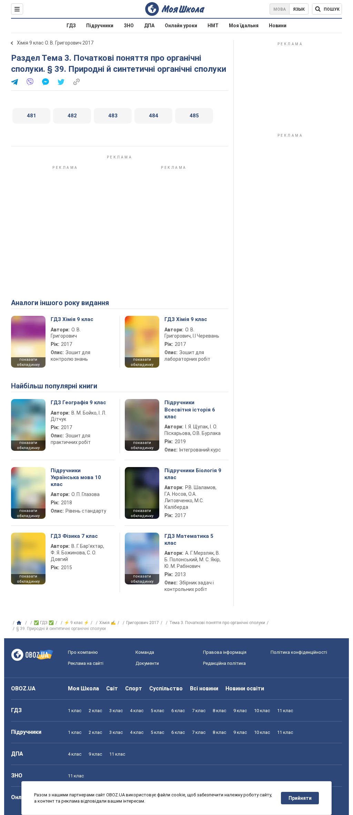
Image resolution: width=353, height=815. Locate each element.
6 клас (178, 710)
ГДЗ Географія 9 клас (78, 402)
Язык (299, 9)
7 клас (198, 710)
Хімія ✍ (107, 622)
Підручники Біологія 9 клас (192, 474)
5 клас (157, 710)
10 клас (262, 710)
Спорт (133, 688)
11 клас (285, 710)
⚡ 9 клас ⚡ (76, 622)
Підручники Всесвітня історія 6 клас (189, 409)
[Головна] (19, 623)
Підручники (99, 25)
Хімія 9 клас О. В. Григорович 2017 (55, 43)
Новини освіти (244, 688)
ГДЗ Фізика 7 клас (74, 536)
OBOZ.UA (23, 688)
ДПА (149, 25)
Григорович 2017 (142, 622)
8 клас (219, 710)
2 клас (95, 710)
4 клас (136, 710)
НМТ (213, 25)
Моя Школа (83, 688)
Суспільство (166, 688)
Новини (277, 25)
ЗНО (129, 25)
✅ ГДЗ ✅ (44, 622)
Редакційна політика (224, 663)
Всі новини (204, 688)
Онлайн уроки (181, 25)
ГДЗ (71, 25)
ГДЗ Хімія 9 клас (72, 319)
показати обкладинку (28, 362)
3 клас (116, 710)
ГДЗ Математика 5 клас (188, 539)
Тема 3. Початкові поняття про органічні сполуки (217, 622)
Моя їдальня (244, 25)
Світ (112, 688)
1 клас (74, 710)
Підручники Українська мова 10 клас (76, 477)
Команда (144, 652)
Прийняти (300, 798)
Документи (147, 663)
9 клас (240, 710)
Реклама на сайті (85, 663)
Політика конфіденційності (299, 652)
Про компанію (83, 652)
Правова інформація (224, 652)
